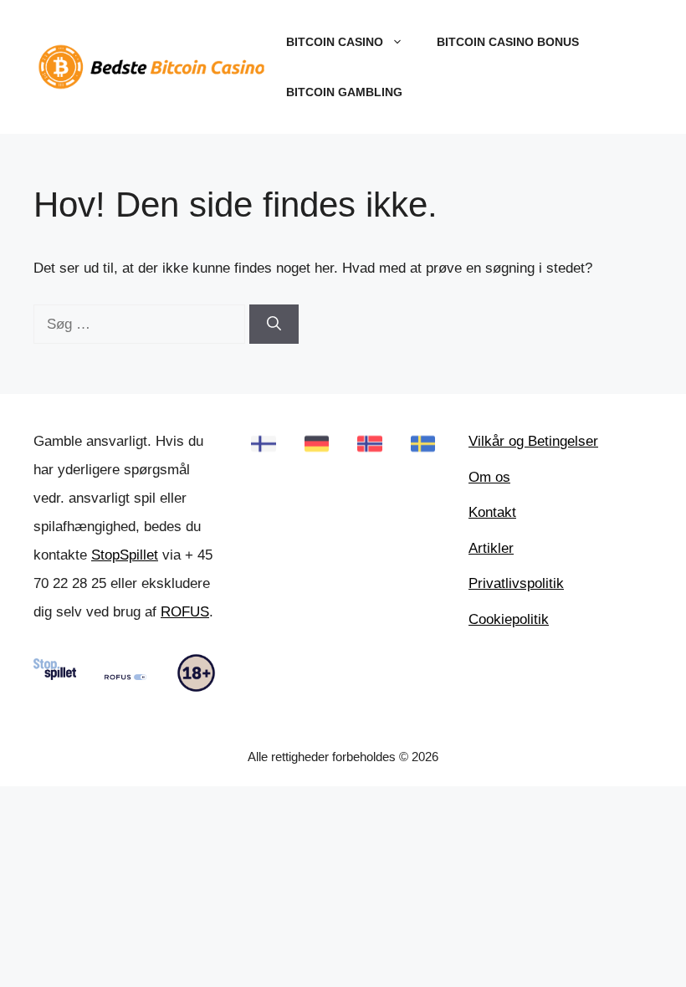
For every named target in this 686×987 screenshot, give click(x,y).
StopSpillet (124, 555)
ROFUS (185, 612)
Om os (489, 477)
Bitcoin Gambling (344, 92)
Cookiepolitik (508, 619)
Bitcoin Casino (334, 42)
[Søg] (274, 324)
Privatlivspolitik (516, 583)
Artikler (491, 548)
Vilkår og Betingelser (533, 441)
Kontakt (492, 512)
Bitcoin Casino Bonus (508, 42)
